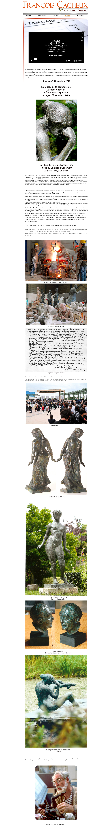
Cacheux (55, 6)
